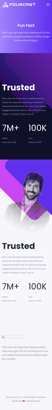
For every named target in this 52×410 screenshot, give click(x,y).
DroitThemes (33, 401)
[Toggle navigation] (48, 6)
